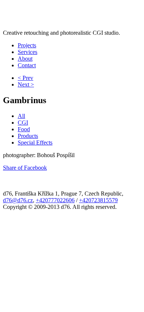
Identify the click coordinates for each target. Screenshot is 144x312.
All (21, 116)
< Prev (25, 78)
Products (28, 136)
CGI (23, 122)
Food (24, 129)
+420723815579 (98, 200)
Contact (27, 65)
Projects (27, 45)
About (25, 58)
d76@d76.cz (18, 200)
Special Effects (35, 142)
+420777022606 (55, 200)
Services (27, 52)
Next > (26, 84)
